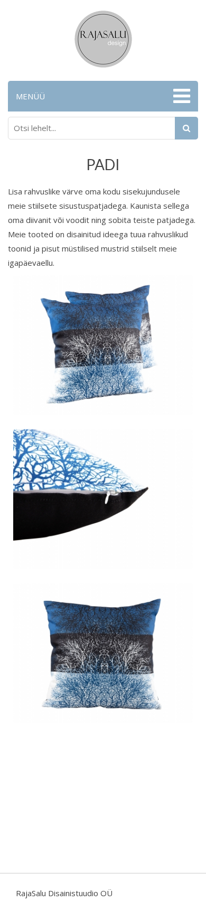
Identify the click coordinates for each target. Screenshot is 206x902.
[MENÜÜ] (180, 96)
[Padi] (103, 344)
